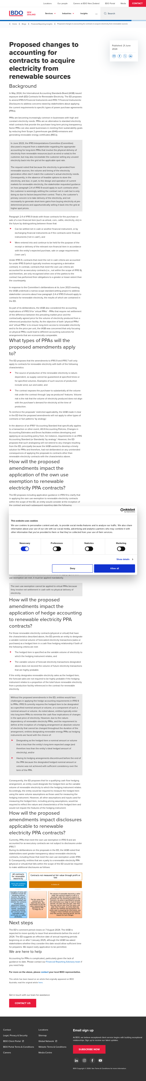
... (96, 13)
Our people (62, 3)
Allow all (114, 568)
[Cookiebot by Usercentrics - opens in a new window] (122, 510)
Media (123, 3)
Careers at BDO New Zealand (86, 3)
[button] (137, 3)
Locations (47, 3)
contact (44, 972)
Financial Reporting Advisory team (63, 961)
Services (49, 13)
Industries (66, 13)
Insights (84, 13)
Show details (122, 559)
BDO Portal (110, 3)
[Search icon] (105, 13)
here (40, 982)
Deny (72, 568)
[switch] (57, 548)
